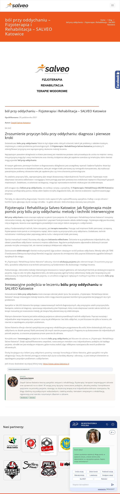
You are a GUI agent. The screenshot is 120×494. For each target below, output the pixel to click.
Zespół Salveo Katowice (20, 122)
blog (110, 20)
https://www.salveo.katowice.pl (56, 364)
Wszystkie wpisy (24, 397)
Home (102, 20)
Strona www (32, 397)
